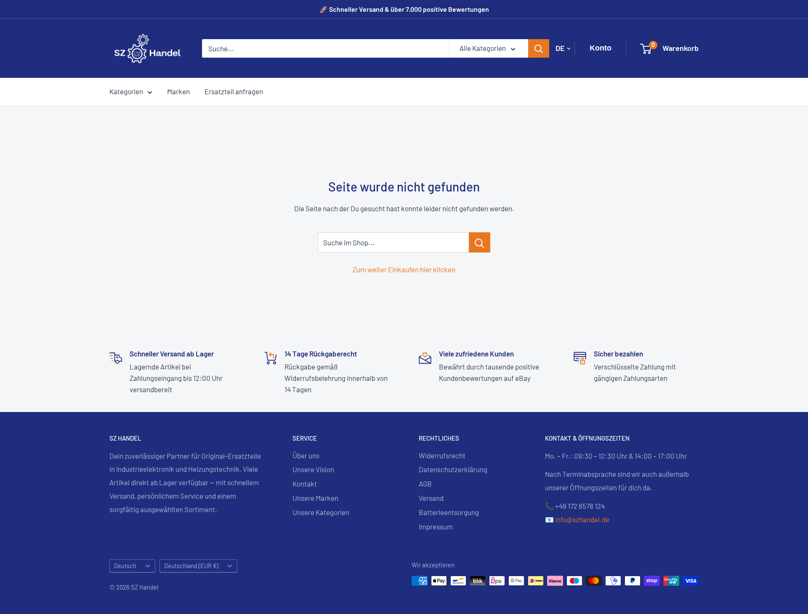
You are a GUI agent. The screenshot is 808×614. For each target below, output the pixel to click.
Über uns (305, 455)
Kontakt (304, 483)
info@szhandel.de (582, 519)
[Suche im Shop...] (479, 242)
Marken (178, 91)
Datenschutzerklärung (453, 469)
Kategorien (126, 91)
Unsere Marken (315, 498)
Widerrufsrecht (442, 455)
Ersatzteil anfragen (234, 91)
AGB (425, 483)
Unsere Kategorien (320, 512)
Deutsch (125, 565)
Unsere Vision (313, 469)
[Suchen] (538, 48)
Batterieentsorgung (449, 512)
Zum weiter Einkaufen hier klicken (404, 269)
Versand (431, 498)
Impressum (436, 526)
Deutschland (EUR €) (191, 565)
